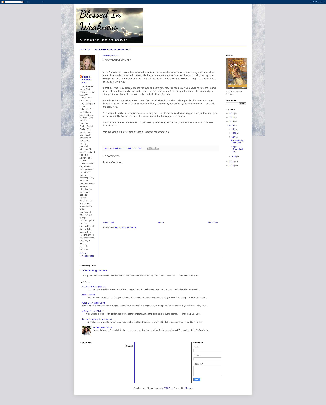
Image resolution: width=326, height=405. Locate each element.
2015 (231, 125)
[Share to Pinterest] (158, 148)
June (234, 133)
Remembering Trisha (102, 327)
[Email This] (148, 148)
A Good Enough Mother (93, 270)
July (234, 129)
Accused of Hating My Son (94, 287)
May (234, 137)
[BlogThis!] (150, 148)
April (234, 157)
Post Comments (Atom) (125, 227)
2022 (231, 113)
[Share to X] (153, 148)
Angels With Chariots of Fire (237, 149)
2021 (231, 117)
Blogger (188, 388)
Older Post (213, 223)
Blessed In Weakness (100, 20)
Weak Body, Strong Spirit (93, 303)
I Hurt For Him (88, 295)
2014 (231, 162)
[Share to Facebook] (155, 148)
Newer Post (108, 223)
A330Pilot (168, 388)
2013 (231, 165)
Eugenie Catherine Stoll (87, 80)
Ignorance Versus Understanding (97, 319)
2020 (231, 121)
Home (161, 223)
